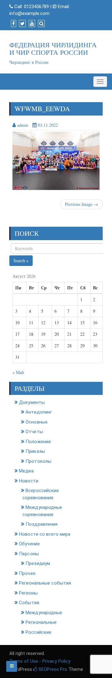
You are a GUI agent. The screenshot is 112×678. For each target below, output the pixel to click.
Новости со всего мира (44, 534)
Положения (38, 441)
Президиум (38, 563)
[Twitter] (21, 23)
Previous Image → (81, 204)
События (29, 602)
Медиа (26, 471)
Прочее (27, 573)
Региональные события (45, 583)
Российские (38, 632)
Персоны (29, 554)
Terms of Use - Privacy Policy (39, 661)
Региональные (41, 622)
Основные (37, 422)
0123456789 (36, 6)
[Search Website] (40, 23)
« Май (18, 372)
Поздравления (42, 524)
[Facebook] (12, 23)
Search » (21, 260)
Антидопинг (39, 412)
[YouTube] (31, 23)
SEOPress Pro (52, 669)
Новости (28, 481)
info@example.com (29, 13)
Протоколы (38, 461)
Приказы (35, 451)
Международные (44, 612)
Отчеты (34, 431)
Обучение (29, 544)
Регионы (28, 593)
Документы (32, 402)
